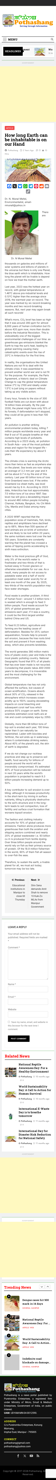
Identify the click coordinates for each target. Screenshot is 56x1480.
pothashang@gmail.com (17, 1442)
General (26, 1347)
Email (12, 996)
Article (9, 128)
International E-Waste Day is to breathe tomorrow (34, 1112)
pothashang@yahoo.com (17, 1446)
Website (12, 1009)
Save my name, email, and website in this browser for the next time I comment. (28, 1026)
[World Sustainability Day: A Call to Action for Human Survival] (36, 53)
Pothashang (13, 150)
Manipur (35, 1347)
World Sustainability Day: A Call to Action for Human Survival (35, 1090)
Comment (14, 947)
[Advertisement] (28, 94)
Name (12, 984)
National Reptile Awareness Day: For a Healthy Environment (34, 1068)
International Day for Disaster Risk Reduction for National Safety (35, 1134)
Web (32, 1308)
